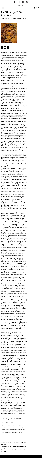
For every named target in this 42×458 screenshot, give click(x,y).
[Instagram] (39, 8)
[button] (3, 8)
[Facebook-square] (34, 8)
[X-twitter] (37, 8)
